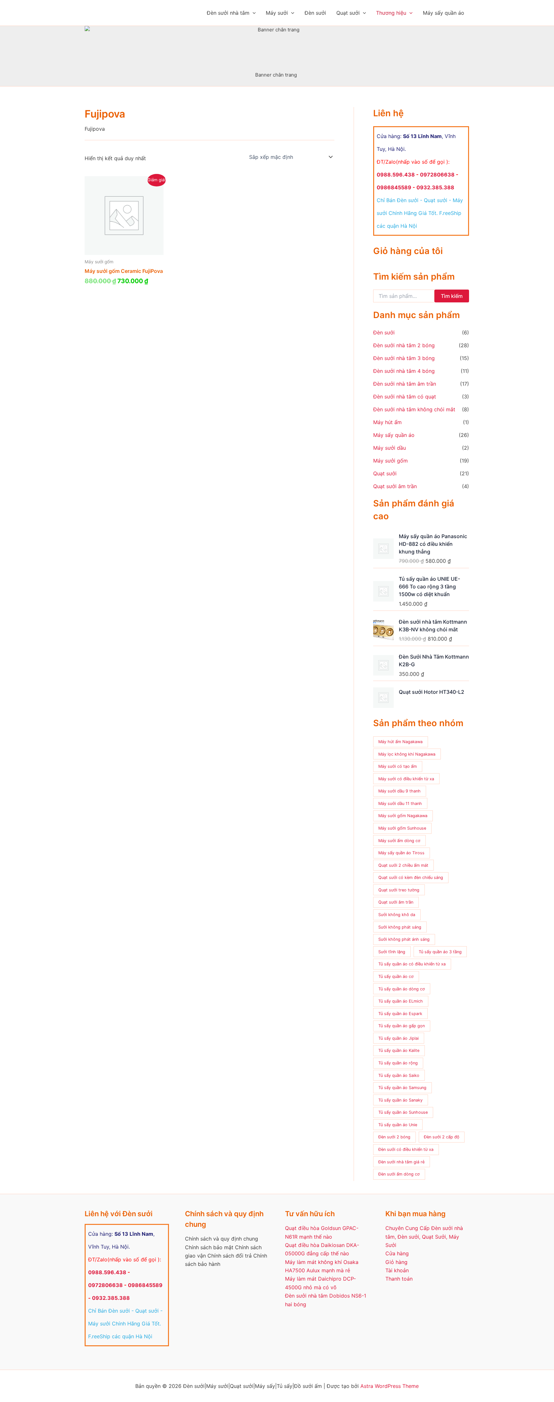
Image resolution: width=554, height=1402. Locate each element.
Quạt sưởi (348, 13)
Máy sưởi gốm (390, 460)
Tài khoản (397, 1270)
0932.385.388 (435, 187)
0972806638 (437, 174)
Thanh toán (399, 1278)
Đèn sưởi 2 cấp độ (441, 1137)
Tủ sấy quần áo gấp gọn (401, 1025)
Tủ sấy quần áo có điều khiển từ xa (412, 964)
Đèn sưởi (315, 13)
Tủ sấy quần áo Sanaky (400, 1100)
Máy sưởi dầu (389, 448)
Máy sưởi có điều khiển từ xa (406, 778)
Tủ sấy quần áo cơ (396, 976)
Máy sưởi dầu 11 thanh (400, 803)
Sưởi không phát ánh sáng (404, 939)
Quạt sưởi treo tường (398, 890)
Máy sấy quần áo (443, 13)
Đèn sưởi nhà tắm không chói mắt (414, 409)
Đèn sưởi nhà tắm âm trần (404, 384)
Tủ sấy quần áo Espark (400, 1013)
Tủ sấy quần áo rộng (398, 1063)
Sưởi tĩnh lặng (391, 951)
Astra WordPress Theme (389, 1386)
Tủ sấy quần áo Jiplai (398, 1038)
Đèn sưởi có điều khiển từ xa (405, 1149)
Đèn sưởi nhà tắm (228, 13)
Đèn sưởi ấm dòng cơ (399, 1174)
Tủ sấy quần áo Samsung (402, 1087)
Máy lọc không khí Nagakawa (406, 754)
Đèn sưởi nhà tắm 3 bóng (404, 358)
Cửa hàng (397, 1253)
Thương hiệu (391, 13)
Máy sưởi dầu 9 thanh (399, 791)
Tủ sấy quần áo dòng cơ (401, 989)
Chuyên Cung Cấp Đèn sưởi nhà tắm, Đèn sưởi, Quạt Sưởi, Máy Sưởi (424, 1236)
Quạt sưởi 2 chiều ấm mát (403, 865)
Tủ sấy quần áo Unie (397, 1124)
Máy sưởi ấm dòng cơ (399, 840)
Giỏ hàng (396, 1262)
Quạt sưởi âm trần (395, 486)
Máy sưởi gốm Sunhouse (402, 828)
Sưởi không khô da (396, 914)
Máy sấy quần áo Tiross (401, 852)
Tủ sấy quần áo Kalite (398, 1050)
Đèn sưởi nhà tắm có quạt (404, 396)
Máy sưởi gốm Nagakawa (402, 815)
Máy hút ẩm (387, 422)
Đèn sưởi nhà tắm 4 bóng (404, 371)
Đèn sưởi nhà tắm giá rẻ (401, 1162)
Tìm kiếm (452, 296)
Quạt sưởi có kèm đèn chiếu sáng (410, 877)
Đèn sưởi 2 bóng (394, 1137)
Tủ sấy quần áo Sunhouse (403, 1112)
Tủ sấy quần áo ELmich (400, 1001)
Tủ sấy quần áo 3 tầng (440, 951)
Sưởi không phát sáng (399, 927)
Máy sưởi (277, 13)
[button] (252, 13)
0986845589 (394, 187)
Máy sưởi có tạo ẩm (397, 766)
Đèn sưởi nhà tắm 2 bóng (404, 345)
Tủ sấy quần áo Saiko (398, 1075)
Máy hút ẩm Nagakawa (400, 741)
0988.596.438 (396, 174)
